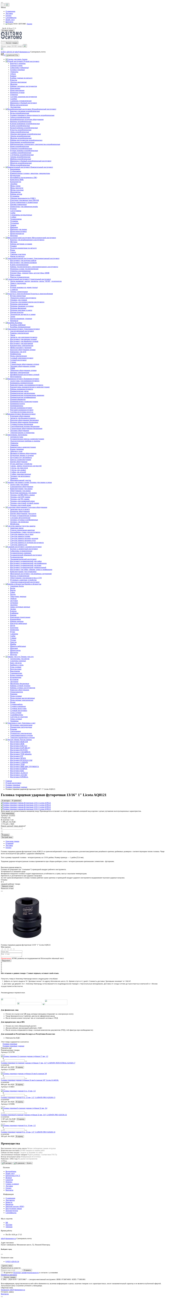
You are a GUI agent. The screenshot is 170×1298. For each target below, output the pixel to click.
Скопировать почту (38, 52)
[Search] (25, 45)
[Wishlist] (2, 1072)
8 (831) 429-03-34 (7, 52)
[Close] (2, 1254)
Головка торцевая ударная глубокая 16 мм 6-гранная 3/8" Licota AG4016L (30, 1080)
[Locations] (3, 4)
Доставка (9, 13)
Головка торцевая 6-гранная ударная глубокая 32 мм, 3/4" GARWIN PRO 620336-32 (34, 1115)
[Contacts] (7, 4)
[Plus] (26, 1061)
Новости (9, 1202)
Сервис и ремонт (12, 1184)
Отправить (27, 1270)
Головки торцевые (13, 785)
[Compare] (4, 1072)
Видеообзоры (11, 1171)
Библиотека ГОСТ (13, 1176)
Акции (29, 24)
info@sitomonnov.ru (22, 52)
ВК (7, 1223)
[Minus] (2, 833)
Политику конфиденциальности (26, 1273)
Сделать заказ (7, 1266)
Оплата (8, 15)
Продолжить (6, 961)
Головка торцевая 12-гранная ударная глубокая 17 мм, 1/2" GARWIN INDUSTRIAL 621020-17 (38, 1063)
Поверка (9, 1182)
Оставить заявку (8, 30)
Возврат (9, 1178)
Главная (9, 781)
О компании (10, 11)
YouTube (9, 1225)
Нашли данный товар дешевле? (13, 826)
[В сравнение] (19, 1163)
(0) (9, 818)
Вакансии (9, 1204)
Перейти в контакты (9, 1275)
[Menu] (2, 2)
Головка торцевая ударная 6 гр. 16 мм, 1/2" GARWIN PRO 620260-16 (28, 1132)
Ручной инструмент (13, 783)
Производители (12, 1211)
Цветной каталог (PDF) (15, 1206)
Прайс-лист (10, 20)
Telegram (9, 1227)
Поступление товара (14, 1209)
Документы (10, 1200)
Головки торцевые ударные (16, 787)
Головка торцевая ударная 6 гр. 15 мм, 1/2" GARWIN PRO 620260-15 (28, 1097)
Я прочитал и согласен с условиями (31, 1273)
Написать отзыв (7, 886)
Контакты (9, 22)
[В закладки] (6, 1163)
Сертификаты (11, 18)
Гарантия (9, 1180)
